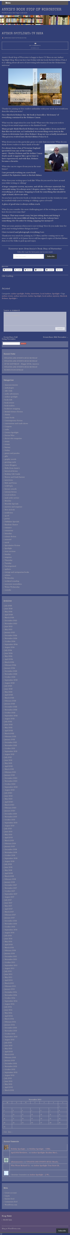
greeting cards (10, 462)
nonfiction (9, 513)
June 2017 (8, 903)
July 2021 (8, 757)
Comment (60, 328)
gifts (6, 456)
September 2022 (11, 716)
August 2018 (9, 861)
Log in (7, 1196)
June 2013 (8, 1045)
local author (47, 296)
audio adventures (12, 394)
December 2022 (11, 707)
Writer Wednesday (12, 587)
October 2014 (10, 998)
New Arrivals (10, 510)
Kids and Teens (11, 483)
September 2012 (11, 1072)
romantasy (9, 530)
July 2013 (8, 1043)
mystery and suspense (13, 507)
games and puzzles (12, 453)
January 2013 (10, 1060)
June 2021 (8, 760)
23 (4, 1122)
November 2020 (11, 781)
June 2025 (8, 626)
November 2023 (11, 674)
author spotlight (17, 294)
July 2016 (8, 936)
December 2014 (11, 992)
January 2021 (10, 775)
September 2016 (11, 930)
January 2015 (10, 989)
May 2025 (8, 629)
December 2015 (11, 956)
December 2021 (11, 742)
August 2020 (10, 790)
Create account (11, 1193)
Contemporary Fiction (14, 420)
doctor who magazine (13, 438)
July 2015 (8, 971)
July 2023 (8, 686)
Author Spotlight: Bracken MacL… (44, 1153)
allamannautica (17, 1162)
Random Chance (11, 525)
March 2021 (9, 769)
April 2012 (9, 1087)
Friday (27, 294)
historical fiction (11, 471)
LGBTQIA (9, 486)
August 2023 (9, 683)
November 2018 (11, 852)
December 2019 (11, 814)
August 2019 (9, 826)
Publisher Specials (12, 522)
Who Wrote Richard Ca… (21, 1165)
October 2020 (10, 784)
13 (41, 1114)
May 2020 (8, 799)
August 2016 (9, 933)
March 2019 (9, 840)
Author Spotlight (34, 296)
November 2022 (11, 710)
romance (8, 528)
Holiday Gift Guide (12, 474)
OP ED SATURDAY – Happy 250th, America (21, 364)
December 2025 (11, 620)
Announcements (11, 385)
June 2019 (8, 832)
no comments (35, 45)
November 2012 (11, 1066)
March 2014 (9, 1019)
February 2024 (10, 665)
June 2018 (8, 867)
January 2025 (10, 632)
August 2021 (9, 754)
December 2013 (11, 1028)
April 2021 (9, 766)
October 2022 (10, 713)
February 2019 (10, 843)
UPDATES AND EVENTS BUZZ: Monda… (42, 1162)
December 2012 (11, 1063)
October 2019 (10, 820)
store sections (10, 551)
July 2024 (8, 650)
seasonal (8, 539)
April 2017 (8, 909)
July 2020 (8, 793)
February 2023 (10, 701)
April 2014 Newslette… (19, 1153)
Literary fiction (11, 492)
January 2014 (10, 1025)
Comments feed (11, 1202)
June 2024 (8, 653)
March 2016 (9, 947)
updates (8, 569)
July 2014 (8, 1007)
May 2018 (8, 870)
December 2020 (11, 778)
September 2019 (11, 823)
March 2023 (9, 698)
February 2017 (10, 915)
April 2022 (9, 730)
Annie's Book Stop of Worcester (31, 10)
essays (7, 441)
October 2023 (10, 677)
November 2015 (11, 959)
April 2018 (9, 873)
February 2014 (10, 1022)
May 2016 (8, 941)
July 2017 (8, 900)
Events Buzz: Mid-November (55, 337)
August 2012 (9, 1075)
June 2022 (8, 724)
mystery (56, 296)
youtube (8, 590)
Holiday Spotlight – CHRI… (40, 1149)
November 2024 (11, 638)
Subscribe (51, 256)
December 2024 (11, 635)
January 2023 (10, 704)
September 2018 (11, 858)
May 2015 (8, 977)
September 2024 (11, 644)
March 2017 (9, 912)
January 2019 (10, 846)
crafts (7, 429)
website (7, 575)
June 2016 (8, 939)
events (7, 444)
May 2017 (8, 906)
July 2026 (8, 606)
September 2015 (11, 965)
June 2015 (8, 974)
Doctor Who (9, 435)
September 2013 (11, 1037)
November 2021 (11, 745)
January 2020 (10, 811)
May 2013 (8, 1048)
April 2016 (9, 944)
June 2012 (8, 1081)
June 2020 (9, 796)
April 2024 (9, 659)
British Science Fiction (14, 412)
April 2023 (9, 695)
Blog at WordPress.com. (11, 1228)
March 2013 (9, 1054)
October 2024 (10, 641)
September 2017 (11, 894)
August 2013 (9, 1040)
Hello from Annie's (12, 468)
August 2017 (9, 897)
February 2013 (10, 1057)
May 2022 (8, 727)
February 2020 (10, 808)
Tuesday (8, 563)
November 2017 (11, 888)
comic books (9, 417)
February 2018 (10, 879)
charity (7, 414)
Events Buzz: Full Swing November (10, 338)
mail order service (12, 498)
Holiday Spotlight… (18, 1149)
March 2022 (9, 733)
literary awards (11, 489)
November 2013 (11, 1031)
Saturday (8, 533)
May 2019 (8, 835)
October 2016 (10, 927)
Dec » (10, 1132)
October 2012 (10, 1069)
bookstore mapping (12, 409)
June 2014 (8, 1010)
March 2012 (9, 1090)
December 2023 (11, 671)
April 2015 (9, 980)
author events (7, 296)
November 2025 (11, 623)
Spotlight (56, 294)
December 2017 (11, 885)
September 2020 (11, 787)
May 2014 (8, 1013)
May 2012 (8, 1084)
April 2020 (9, 802)
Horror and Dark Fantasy (15, 477)
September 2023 (11, 680)
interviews (35, 294)
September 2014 (11, 1001)
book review (9, 403)
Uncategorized (10, 566)
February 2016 (10, 950)
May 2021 (8, 763)
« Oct (5, 1132)
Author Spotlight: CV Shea (22, 33)
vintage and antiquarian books (17, 572)
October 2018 (10, 855)
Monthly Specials (11, 504)
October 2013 (10, 1034)
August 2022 (9, 719)
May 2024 (8, 656)
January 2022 (10, 739)
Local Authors (45, 294)
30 (4, 1127)
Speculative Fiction (12, 545)
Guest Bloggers (11, 465)
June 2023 (8, 689)
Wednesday (9, 578)
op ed (7, 516)
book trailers (10, 406)
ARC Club (8, 391)
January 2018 (10, 882)
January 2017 (10, 918)
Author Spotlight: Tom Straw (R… (47, 1165)
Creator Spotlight (12, 432)
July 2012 (8, 1078)
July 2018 (8, 864)
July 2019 (8, 829)
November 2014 (11, 995)
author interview (20, 296)
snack (7, 542)
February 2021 (10, 772)
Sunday (8, 554)
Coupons (8, 426)
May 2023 (8, 692)
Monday (8, 501)
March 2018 (9, 876)
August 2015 (9, 968)
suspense (8, 557)
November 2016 (11, 924)
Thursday (8, 560)
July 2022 (8, 721)
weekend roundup (12, 581)
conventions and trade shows (16, 423)
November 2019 (11, 817)
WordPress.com (11, 1205)
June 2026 (8, 609)
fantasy (7, 447)
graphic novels (10, 459)
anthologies (9, 388)
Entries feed (9, 1199)
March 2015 (9, 983)
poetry (7, 519)
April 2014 (9, 1016)
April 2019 (9, 837)
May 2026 (8, 612)
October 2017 (10, 891)
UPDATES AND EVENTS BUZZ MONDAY (20, 358)
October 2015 (10, 962)
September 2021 (11, 751)
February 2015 (10, 986)
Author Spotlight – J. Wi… (40, 1175)
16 (4, 1118)
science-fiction (10, 536)
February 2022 (10, 736)
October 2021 (10, 748)
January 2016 (10, 953)
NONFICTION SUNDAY (13, 370)
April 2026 (9, 615)
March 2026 (9, 617)
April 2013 (9, 1051)
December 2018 (11, 849)
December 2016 (11, 921)
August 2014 (9, 1004)
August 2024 (9, 647)
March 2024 (9, 662)
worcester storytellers (13, 584)
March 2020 (9, 805)
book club (8, 400)
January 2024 (10, 668)
